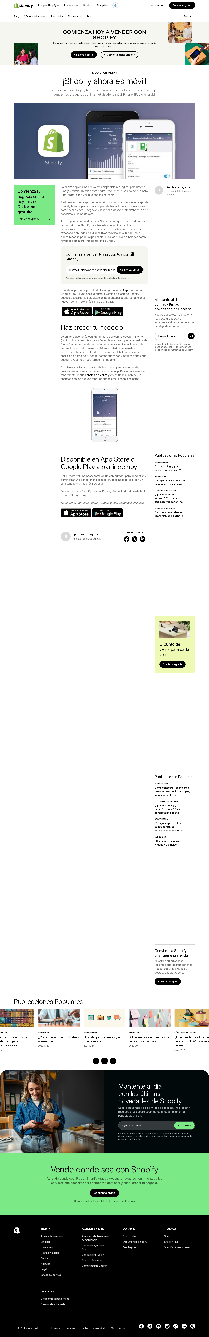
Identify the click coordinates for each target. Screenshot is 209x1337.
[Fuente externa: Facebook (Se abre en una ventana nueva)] (141, 1326)
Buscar (188, 16)
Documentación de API (136, 1241)
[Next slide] (113, 1061)
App (125, 290)
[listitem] (104, 1028)
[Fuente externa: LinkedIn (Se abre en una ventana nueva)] (184, 1326)
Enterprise (102, 5)
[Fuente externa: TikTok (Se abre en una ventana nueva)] (175, 1326)
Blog (16, 16)
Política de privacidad (93, 1327)
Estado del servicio (51, 1274)
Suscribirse (184, 1125)
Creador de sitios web (53, 1304)
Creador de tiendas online (55, 1298)
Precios (87, 5)
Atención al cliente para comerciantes (95, 1238)
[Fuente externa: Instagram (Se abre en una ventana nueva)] (167, 1326)
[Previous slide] (96, 1061)
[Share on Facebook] (126, 539)
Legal (44, 1269)
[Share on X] (134, 539)
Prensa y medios (50, 1252)
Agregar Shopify (168, 981)
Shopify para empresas (177, 1247)
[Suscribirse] (191, 336)
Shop (167, 1236)
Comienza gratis (182, 5)
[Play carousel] (104, 1061)
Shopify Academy (92, 1260)
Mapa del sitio (118, 1327)
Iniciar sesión (157, 5)
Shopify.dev (129, 1236)
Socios (44, 1258)
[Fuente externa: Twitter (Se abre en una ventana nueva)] (149, 1326)
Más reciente (75, 16)
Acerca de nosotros (52, 1236)
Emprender (57, 16)
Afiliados (45, 1263)
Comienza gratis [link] (130, 269)
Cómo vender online (35, 16)
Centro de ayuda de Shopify (93, 1247)
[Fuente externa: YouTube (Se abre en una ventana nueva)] (158, 1326)
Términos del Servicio (62, 1327)
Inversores (47, 1247)
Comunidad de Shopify (95, 1265)
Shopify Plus (171, 1241)
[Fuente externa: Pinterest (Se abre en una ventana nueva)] (192, 1326)
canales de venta (96, 375)
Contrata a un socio (93, 1254)
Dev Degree (129, 1247)
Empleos (45, 1241)
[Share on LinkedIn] (142, 539)
